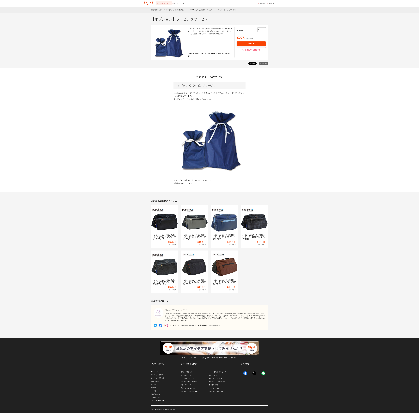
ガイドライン (155, 391)
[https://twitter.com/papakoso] (155, 325)
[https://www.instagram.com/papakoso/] (166, 325)
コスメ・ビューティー (187, 378)
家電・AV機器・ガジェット (189, 372)
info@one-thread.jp (214, 325)
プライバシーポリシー (157, 400)
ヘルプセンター (155, 397)
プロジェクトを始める (157, 378)
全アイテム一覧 (179, 3)
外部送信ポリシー (156, 394)
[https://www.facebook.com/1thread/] (160, 325)
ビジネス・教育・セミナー (189, 381)
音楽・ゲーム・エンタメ (188, 388)
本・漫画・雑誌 (213, 385)
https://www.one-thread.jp (188, 325)
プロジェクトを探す (157, 375)
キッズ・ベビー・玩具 (215, 378)
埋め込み (264, 63)
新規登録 (262, 3)
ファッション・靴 (186, 375)
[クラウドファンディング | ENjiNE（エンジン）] (148, 2)
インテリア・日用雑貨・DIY (217, 381)
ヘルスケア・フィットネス (217, 391)
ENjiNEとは (154, 371)
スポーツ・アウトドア (215, 388)
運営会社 (153, 384)
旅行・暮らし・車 (186, 385)
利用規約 (153, 387)
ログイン (271, 3)
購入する (251, 44)
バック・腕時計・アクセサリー (218, 372)
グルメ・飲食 (213, 375)
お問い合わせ (155, 381)
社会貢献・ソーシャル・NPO (189, 391)
